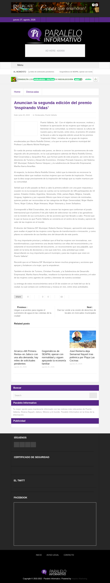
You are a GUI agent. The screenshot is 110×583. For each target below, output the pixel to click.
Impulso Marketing (79, 579)
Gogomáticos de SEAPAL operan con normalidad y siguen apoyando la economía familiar (54, 357)
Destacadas (32, 91)
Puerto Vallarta (51, 115)
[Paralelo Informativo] (55, 36)
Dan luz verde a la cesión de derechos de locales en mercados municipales (76, 310)
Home (17, 91)
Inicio (39, 555)
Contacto (69, 555)
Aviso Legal (53, 555)
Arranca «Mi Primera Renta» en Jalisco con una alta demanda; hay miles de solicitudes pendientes (26, 357)
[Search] (93, 395)
